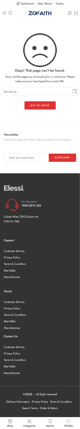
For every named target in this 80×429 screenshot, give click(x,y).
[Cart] (76, 13)
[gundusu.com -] (40, 13)
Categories (29, 425)
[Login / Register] (69, 13)
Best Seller (10, 270)
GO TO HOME (40, 105)
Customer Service (14, 251)
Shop (10, 425)
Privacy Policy (12, 257)
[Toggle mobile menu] (4, 13)
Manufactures (12, 277)
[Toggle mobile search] (10, 13)
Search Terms (30, 408)
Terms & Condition (15, 264)
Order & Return (49, 408)
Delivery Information (18, 402)
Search (50, 425)
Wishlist (68, 425)
